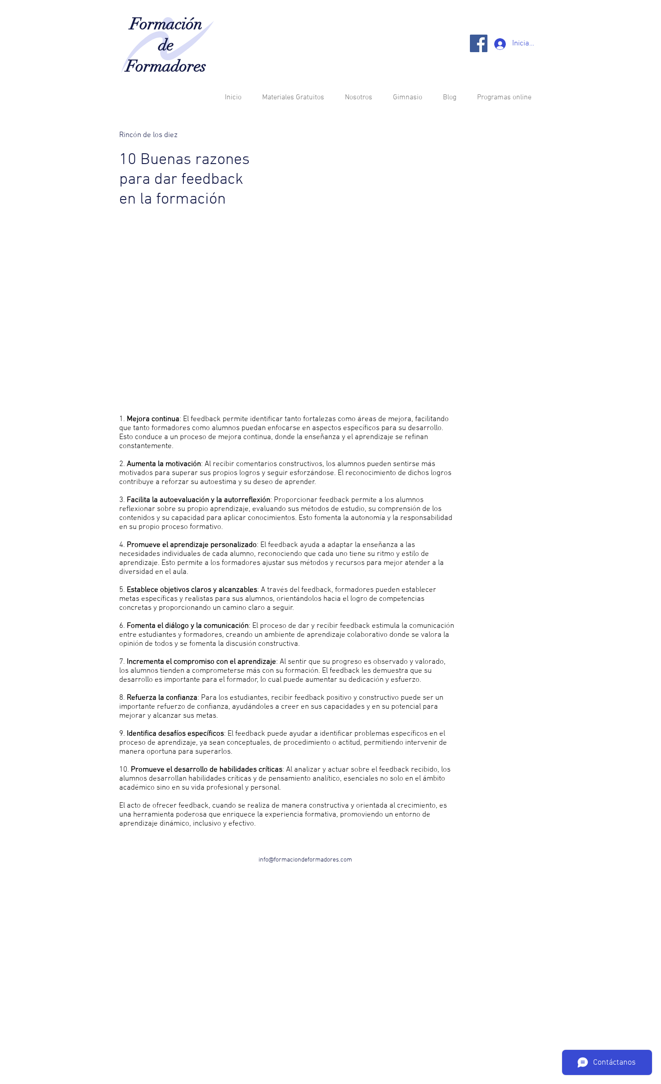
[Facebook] (478, 43)
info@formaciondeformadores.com (305, 860)
